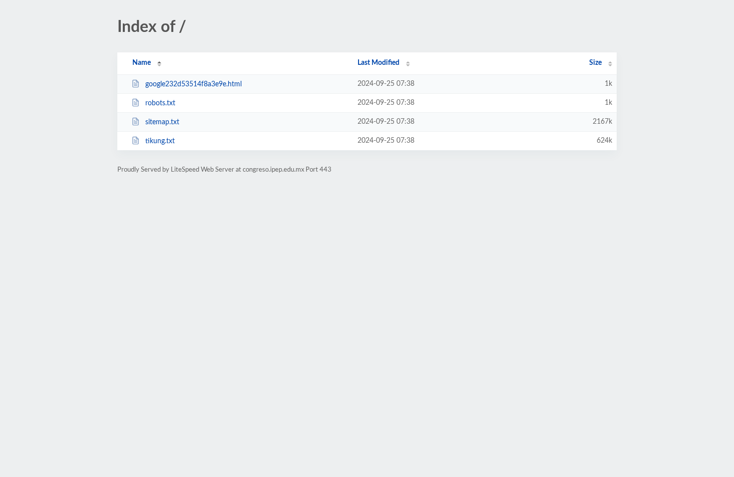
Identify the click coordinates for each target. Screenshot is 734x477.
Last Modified (378, 62)
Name (141, 62)
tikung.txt (160, 141)
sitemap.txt (162, 122)
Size (595, 62)
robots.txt (160, 103)
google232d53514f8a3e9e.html (193, 84)
